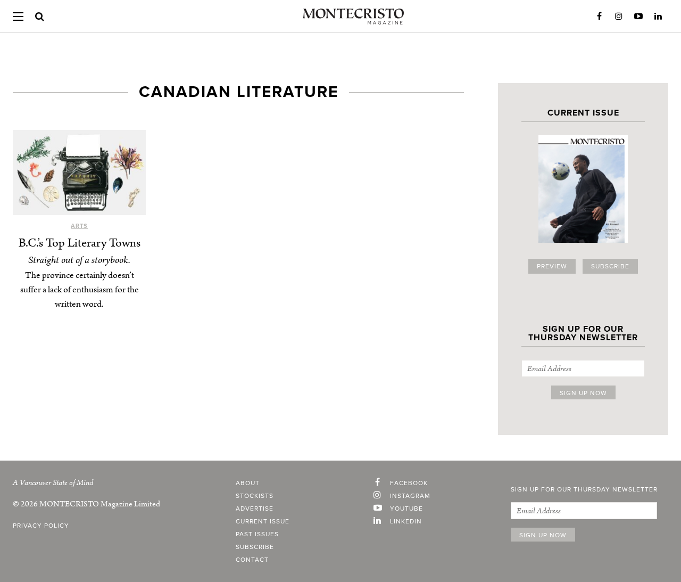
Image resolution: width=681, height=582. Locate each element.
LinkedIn (658, 16)
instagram (410, 495)
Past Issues (257, 534)
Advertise (254, 508)
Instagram (619, 16)
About (248, 483)
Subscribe (610, 266)
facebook (409, 483)
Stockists (254, 495)
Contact (252, 559)
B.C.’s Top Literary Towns (79, 243)
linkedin (406, 521)
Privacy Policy (41, 525)
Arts (79, 226)
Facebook (599, 16)
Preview (552, 266)
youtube (406, 508)
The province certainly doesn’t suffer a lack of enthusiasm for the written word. (79, 289)
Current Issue (262, 521)
